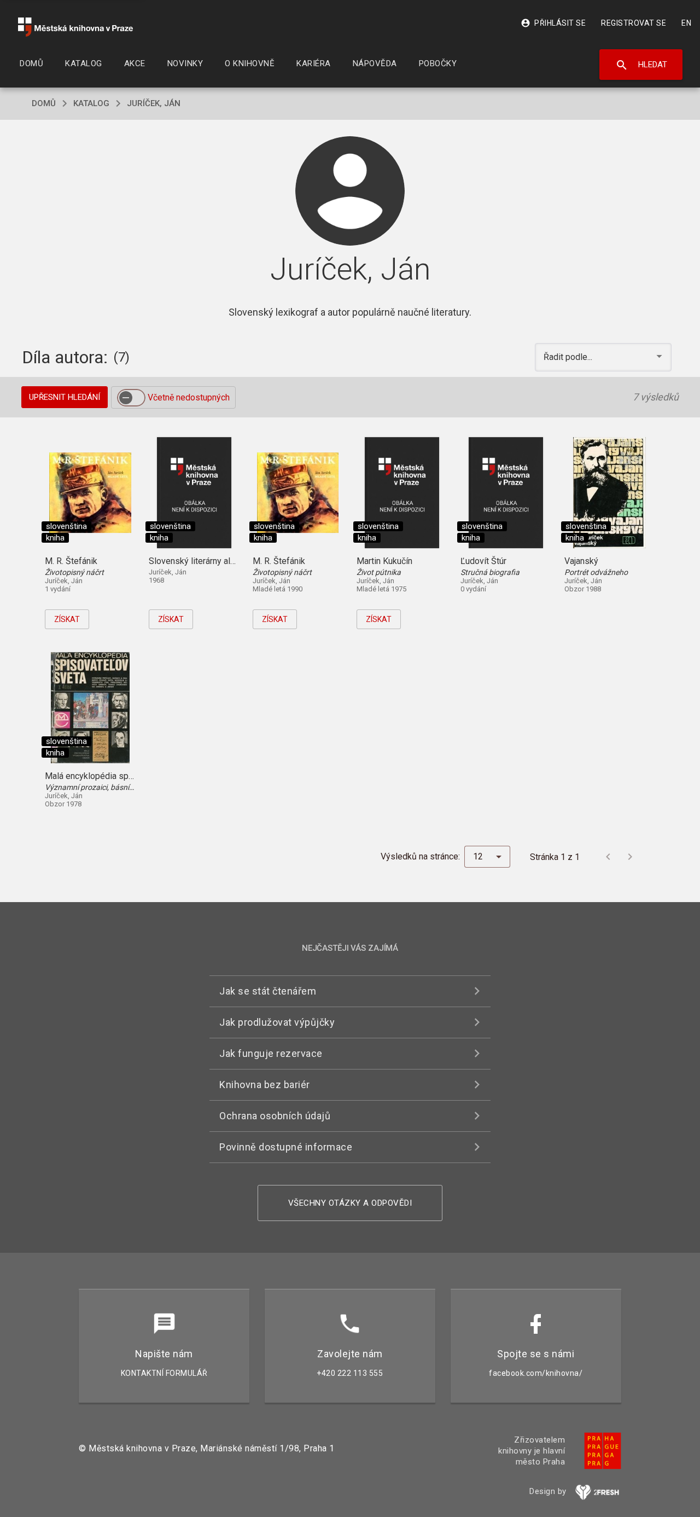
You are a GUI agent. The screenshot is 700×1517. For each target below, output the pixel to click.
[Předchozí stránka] (608, 857)
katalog (91, 103)
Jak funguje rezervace (271, 1053)
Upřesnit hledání (64, 397)
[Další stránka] (630, 857)
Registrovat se (633, 23)
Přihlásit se (553, 23)
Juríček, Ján (153, 103)
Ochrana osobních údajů (274, 1115)
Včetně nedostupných (189, 397)
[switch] (131, 397)
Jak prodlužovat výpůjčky (277, 1022)
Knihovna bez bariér (264, 1084)
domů (44, 103)
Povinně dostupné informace (285, 1147)
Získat (67, 619)
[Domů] (75, 27)
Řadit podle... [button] (569, 357)
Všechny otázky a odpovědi (350, 1203)
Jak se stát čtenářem (267, 991)
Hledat (641, 65)
